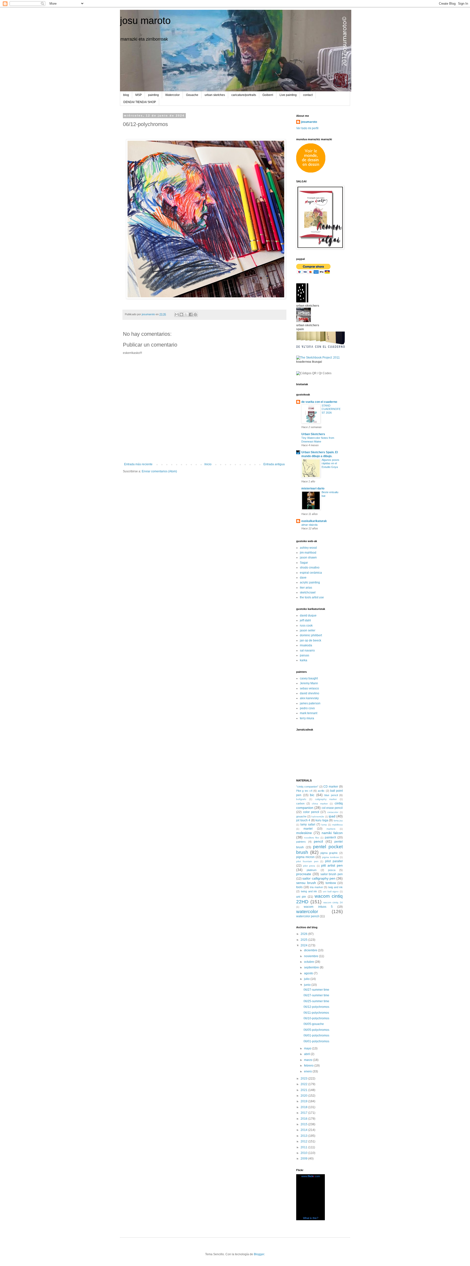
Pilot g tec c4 (304, 790)
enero (308, 1071)
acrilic (321, 790)
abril (307, 1054)
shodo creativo (309, 567)
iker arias (306, 587)
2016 (304, 1118)
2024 (304, 945)
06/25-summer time (316, 1001)
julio (307, 979)
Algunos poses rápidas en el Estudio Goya (330, 463)
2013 (304, 1136)
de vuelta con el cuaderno (319, 402)
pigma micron (305, 857)
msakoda (306, 645)
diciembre (311, 950)
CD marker (330, 786)
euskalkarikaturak (314, 521)
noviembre (311, 956)
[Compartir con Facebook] (190, 314)
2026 (304, 934)
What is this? (310, 1218)
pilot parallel (334, 861)
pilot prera (309, 865)
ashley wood (308, 547)
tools (299, 887)
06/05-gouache (314, 1024)
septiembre (312, 967)
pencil (318, 841)
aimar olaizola (309, 524)
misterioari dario (312, 488)
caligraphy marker (326, 799)
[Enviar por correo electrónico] (176, 314)
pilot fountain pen (307, 861)
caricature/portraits (243, 95)
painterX (330, 837)
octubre (309, 962)
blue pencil (331, 795)
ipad (332, 816)
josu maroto (145, 20)
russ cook (306, 625)
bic (312, 795)
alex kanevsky (309, 698)
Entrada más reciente (138, 464)
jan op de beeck (310, 640)
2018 (304, 1107)
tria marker (316, 887)
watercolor (307, 911)
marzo (308, 1060)
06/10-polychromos (316, 1018)
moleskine (304, 833)
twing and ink (309, 891)
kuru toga (322, 820)
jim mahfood (308, 552)
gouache (301, 816)
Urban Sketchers (313, 434)
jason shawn (308, 557)
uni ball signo (331, 891)
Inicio (208, 464)
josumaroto (309, 122)
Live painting (288, 95)
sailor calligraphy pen (318, 878)
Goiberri (267, 95)
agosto (309, 973)
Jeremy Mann (309, 683)
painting (153, 95)
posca (331, 870)
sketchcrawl (308, 592)
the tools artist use (312, 597)
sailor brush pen (331, 874)
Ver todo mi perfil (307, 128)
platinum (312, 870)
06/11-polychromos (316, 1012)
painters (301, 841)
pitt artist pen (332, 865)
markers (331, 828)
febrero (309, 1065)
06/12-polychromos (316, 1007)
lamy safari (307, 824)
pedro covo (307, 708)
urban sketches (215, 95)
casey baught (309, 678)
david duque (308, 615)
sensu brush (306, 883)
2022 (304, 1084)
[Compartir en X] (186, 314)
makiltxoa (337, 824)
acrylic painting (310, 582)
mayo (308, 1048)
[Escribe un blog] (181, 314)
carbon (300, 803)
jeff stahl (305, 620)
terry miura (307, 718)
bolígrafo (301, 799)
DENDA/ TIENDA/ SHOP (139, 102)
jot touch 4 (303, 820)
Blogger (259, 1254)
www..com (310, 1176)
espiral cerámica (311, 572)
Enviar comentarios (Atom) (159, 471)
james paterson (310, 703)
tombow (331, 883)
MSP (138, 95)
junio (307, 985)
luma (324, 824)
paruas (304, 655)
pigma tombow (330, 857)
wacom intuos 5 (318, 906)
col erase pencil (332, 808)
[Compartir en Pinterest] (195, 314)
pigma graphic (329, 852)
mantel (308, 828)
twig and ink (335, 887)
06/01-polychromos (316, 1035)
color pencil (311, 812)
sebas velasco (309, 688)
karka (303, 660)
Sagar (304, 562)
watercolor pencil (307, 916)
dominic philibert (311, 635)
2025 (304, 939)
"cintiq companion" (307, 786)
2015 (304, 1124)
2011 (304, 1147)
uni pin (301, 896)
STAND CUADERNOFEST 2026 (331, 409)
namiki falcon (332, 833)
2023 (304, 1078)
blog (126, 95)
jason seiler (307, 630)
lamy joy (338, 820)
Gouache (192, 95)
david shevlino (309, 693)
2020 (304, 1095)
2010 (304, 1153)
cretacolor (332, 812)
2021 (304, 1090)
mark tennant (308, 713)
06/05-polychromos (316, 1030)
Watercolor (172, 95)
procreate (303, 874)
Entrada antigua (274, 464)
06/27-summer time (316, 989)
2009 (304, 1158)
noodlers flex (311, 837)
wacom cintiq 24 (333, 902)
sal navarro (307, 650)
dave (303, 577)
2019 (304, 1101)
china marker (320, 803)
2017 (304, 1113)
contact (308, 95)
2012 (304, 1141)
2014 (304, 1130)
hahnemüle (317, 816)
